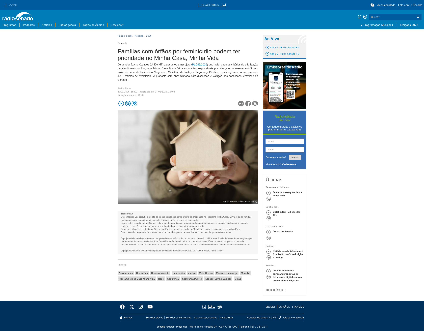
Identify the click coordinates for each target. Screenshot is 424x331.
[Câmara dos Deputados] (204, 307)
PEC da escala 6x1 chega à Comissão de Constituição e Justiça (288, 254)
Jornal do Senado (283, 231)
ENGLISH (271, 306)
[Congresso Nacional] (211, 307)
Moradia (245, 273)
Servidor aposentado (205, 317)
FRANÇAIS (298, 306)
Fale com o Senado (410, 5)
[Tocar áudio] (121, 103)
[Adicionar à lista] (128, 103)
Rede (161, 278)
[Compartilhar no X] (255, 103)
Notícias (47, 25)
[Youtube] (149, 306)
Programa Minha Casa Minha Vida (137, 278)
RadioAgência (67, 25)
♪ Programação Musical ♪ (377, 25)
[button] (373, 5)
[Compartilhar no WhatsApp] (241, 103)
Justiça (192, 273)
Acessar (295, 157)
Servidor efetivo (154, 317)
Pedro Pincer (124, 88)
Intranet (127, 317)
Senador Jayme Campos (218, 278)
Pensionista (226, 317)
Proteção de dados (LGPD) (261, 317)
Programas (9, 25)
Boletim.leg (271, 207)
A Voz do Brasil (273, 226)
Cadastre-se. (289, 164)
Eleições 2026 (409, 25)
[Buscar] (418, 17)
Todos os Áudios (93, 25)
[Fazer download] (134, 103)
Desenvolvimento (160, 273)
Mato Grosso (206, 273)
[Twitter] (131, 306)
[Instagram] (365, 17)
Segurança (173, 278)
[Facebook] (123, 306)
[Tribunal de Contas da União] (219, 307)
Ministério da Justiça (227, 273)
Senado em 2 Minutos (277, 187)
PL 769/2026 (199, 64)
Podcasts (29, 25)
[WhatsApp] (360, 17)
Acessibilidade (386, 5)
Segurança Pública (192, 278)
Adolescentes (126, 273)
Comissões (142, 273)
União (238, 278)
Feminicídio (179, 273)
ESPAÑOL (284, 306)
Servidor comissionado (178, 317)
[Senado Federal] (212, 5)
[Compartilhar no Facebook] (248, 103)
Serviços (116, 25)
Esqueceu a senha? (275, 157)
